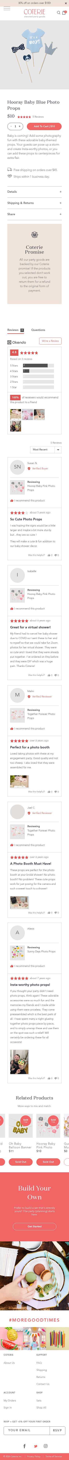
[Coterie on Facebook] (24, 1447)
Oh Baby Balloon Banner (20, 1145)
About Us (9, 1363)
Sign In (8, 1407)
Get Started (35, 1226)
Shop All (41, 1407)
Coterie (9, 1355)
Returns (40, 1377)
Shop (39, 1393)
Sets (38, 1400)
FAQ (39, 1363)
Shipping (41, 1370)
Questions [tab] (38, 330)
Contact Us (42, 1384)
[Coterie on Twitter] (35, 1447)
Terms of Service (53, 1457)
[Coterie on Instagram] (45, 1447)
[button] (30, 117)
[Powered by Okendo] (16, 342)
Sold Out (20, 1162)
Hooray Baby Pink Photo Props (45, 1145)
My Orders (10, 1400)
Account (9, 1393)
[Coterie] (34, 13)
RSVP (57, 1430)
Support (41, 1355)
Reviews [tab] (15, 330)
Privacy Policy (33, 1457)
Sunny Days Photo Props (41, 951)
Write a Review (50, 341)
